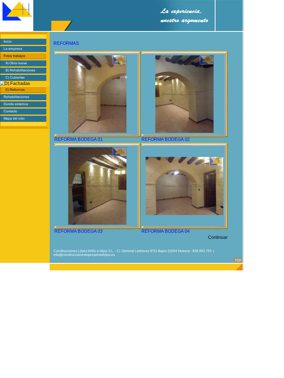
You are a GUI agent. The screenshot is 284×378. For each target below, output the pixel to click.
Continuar (217, 237)
